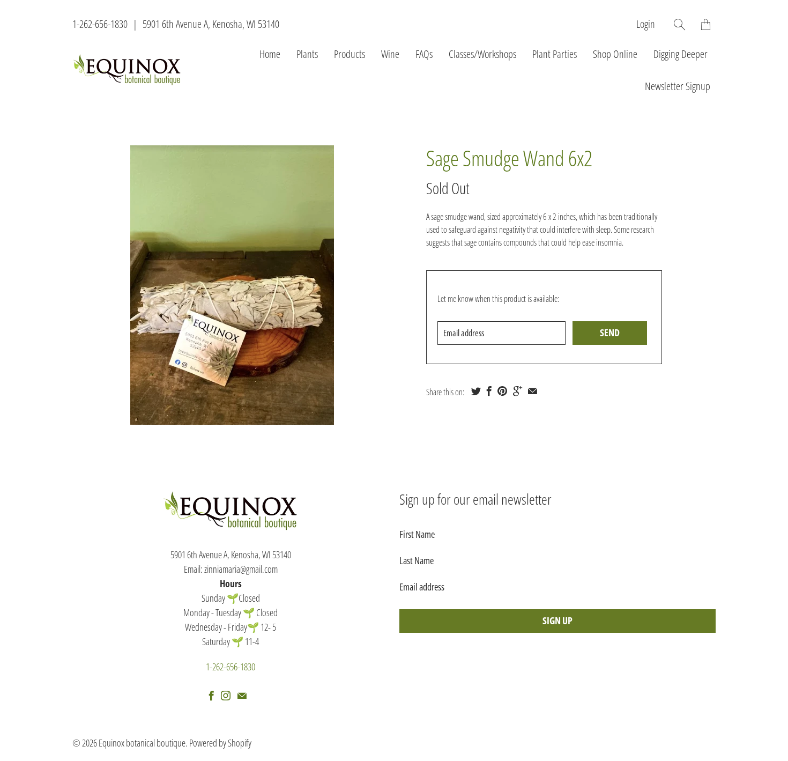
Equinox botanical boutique (142, 742)
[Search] (679, 24)
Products (349, 54)
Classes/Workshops (482, 54)
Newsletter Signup (677, 86)
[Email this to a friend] (532, 391)
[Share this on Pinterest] (502, 391)
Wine (390, 54)
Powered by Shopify (220, 742)
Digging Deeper (680, 54)
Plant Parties (554, 54)
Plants (307, 54)
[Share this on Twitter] (476, 391)
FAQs (424, 54)
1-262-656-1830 (100, 24)
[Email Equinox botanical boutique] (242, 695)
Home (269, 54)
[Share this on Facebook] (489, 391)
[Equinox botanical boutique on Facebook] (211, 695)
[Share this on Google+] (517, 391)
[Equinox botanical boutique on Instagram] (226, 695)
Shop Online (615, 54)
